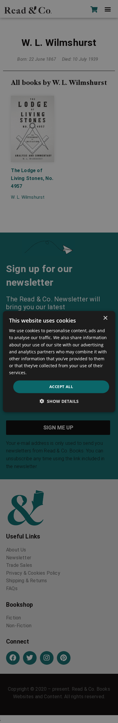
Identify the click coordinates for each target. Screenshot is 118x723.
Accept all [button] (61, 386)
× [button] (105, 318)
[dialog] (59, 361)
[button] (59, 400)
